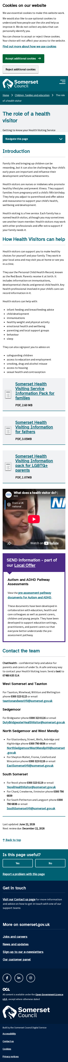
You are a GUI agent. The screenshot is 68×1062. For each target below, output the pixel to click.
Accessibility (9, 1033)
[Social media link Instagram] (31, 978)
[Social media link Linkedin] (19, 978)
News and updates (16, 944)
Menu (62, 82)
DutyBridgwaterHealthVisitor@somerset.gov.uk (34, 722)
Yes (18, 863)
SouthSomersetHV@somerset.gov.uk (31, 808)
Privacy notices (11, 1056)
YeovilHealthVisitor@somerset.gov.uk (31, 787)
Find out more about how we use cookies (29, 46)
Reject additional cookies (21, 69)
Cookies (7, 1048)
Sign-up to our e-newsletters (23, 952)
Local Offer (24, 565)
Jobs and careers (15, 936)
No (50, 863)
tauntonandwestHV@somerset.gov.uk (27, 701)
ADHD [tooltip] (47, 597)
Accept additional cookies (20, 58)
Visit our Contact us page (19, 899)
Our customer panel (17, 959)
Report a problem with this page (24, 874)
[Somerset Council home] (20, 84)
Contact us (8, 1041)
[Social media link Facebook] (7, 978)
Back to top (13, 840)
